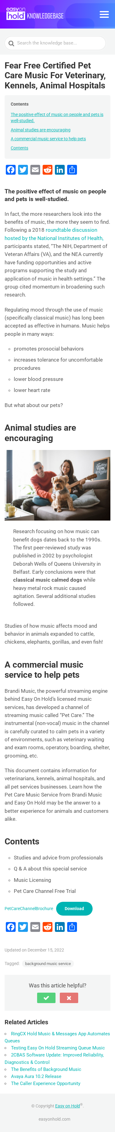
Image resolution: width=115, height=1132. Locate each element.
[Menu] (104, 14)
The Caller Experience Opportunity (45, 1083)
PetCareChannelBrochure (29, 908)
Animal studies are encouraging (41, 129)
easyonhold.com (54, 1119)
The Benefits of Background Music (46, 1069)
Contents (19, 147)
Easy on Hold (67, 1105)
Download (74, 908)
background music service (48, 963)
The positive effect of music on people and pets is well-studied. (57, 117)
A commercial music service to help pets (48, 138)
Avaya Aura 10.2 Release (36, 1076)
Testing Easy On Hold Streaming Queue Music (58, 1048)
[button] (46, 998)
